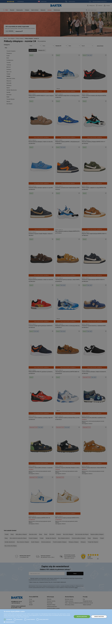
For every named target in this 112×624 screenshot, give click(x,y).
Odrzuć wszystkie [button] (99, 616)
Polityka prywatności (24, 617)
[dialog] (56, 312)
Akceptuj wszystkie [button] (82, 616)
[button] (37, 622)
